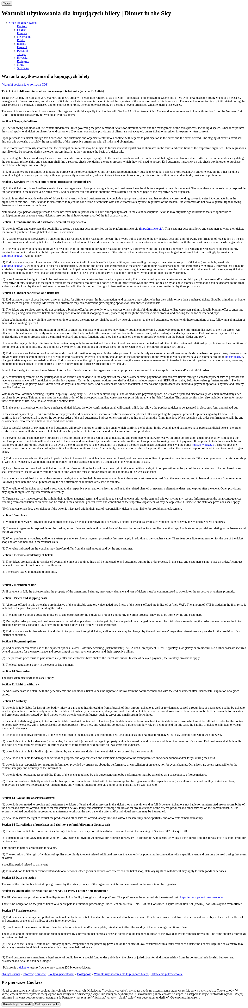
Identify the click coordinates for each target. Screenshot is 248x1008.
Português (23, 61)
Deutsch (22, 26)
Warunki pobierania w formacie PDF (24, 84)
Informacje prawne (34, 974)
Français (22, 33)
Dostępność (84, 974)
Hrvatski (22, 57)
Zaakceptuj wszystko (47, 1004)
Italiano (21, 43)
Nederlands (24, 36)
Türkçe (21, 54)
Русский (22, 50)
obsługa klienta (11, 974)
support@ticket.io (12, 255)
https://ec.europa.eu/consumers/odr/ (202, 897)
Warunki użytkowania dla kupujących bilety (121, 974)
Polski (21, 40)
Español (22, 47)
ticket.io (24, 967)
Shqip (20, 64)
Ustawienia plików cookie (167, 974)
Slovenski (23, 68)
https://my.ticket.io (151, 228)
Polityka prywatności (61, 974)
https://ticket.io (234, 356)
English (21, 29)
